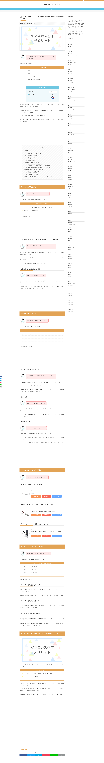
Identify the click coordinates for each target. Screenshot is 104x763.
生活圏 (70, 233)
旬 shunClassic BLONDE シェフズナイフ (36, 164)
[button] (23, 755)
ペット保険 (71, 150)
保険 (70, 175)
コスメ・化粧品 (72, 89)
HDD (70, 42)
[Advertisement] (42, 133)
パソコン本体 (71, 136)
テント (70, 125)
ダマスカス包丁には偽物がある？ (34, 174)
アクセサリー (71, 53)
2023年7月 (71, 295)
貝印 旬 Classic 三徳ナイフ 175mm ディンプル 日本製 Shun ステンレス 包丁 (46, 531)
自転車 (70, 254)
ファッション (71, 139)
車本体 (70, 272)
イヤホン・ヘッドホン (73, 55)
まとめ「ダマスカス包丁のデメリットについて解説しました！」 (40, 176)
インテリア (71, 57)
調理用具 (70, 258)
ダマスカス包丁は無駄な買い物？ (34, 171)
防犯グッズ (71, 274)
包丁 (25, 20)
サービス (70, 91)
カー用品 (70, 71)
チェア (70, 116)
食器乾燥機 (71, 285)
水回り (70, 220)
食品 (70, 281)
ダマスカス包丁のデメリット (32, 150)
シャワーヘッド (72, 100)
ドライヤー (71, 127)
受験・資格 (71, 186)
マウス (70, 157)
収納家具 (70, 184)
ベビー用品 (71, 152)
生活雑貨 (70, 238)
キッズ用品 (71, 78)
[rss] (83, 0)
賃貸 (70, 265)
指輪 (70, 202)
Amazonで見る (36, 496)
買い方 (70, 263)
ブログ (70, 143)
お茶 (70, 64)
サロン (70, 96)
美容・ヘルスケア (72, 247)
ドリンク (70, 130)
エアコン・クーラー (72, 62)
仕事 (70, 170)
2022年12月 (71, 309)
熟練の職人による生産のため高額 (34, 153)
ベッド (70, 148)
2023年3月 (71, 302)
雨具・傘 (70, 276)
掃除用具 (70, 206)
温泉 (70, 227)
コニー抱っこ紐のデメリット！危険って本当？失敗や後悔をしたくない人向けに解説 (75, 31)
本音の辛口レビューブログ (52, 4)
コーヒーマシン (72, 87)
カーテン (70, 69)
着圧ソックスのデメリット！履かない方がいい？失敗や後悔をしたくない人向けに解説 (76, 24)
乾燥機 (70, 168)
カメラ (70, 73)
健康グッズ (71, 177)
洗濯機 (70, 222)
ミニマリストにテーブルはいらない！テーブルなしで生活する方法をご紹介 (76, 21)
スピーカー (71, 105)
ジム (70, 98)
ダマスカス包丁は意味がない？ (34, 172)
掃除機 (70, 204)
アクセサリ (71, 51)
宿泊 (70, 193)
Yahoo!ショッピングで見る (57, 496)
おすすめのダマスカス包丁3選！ (33, 162)
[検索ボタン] (56, 9)
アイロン (70, 44)
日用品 (70, 211)
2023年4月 (71, 300)
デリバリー (71, 121)
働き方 (70, 179)
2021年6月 (71, 311)
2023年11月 (71, 293)
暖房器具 (70, 213)
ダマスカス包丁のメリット (32, 155)
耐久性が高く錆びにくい (33, 160)
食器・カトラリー (72, 283)
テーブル (70, 118)
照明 (70, 231)
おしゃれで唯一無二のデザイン (34, 157)
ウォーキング (71, 60)
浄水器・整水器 (72, 224)
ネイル (70, 132)
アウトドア (71, 46)
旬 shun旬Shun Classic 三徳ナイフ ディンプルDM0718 (39, 167)
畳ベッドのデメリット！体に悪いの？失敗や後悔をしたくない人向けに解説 (76, 27)
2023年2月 (71, 304)
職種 (70, 249)
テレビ (70, 123)
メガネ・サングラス (72, 161)
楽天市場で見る (46, 496)
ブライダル (71, 141)
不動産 (70, 166)
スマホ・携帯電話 (72, 112)
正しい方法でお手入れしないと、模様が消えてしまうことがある (40, 151)
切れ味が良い (30, 158)
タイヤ (70, 114)
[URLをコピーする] (61, 755)
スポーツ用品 (71, 109)
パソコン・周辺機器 (72, 134)
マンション (71, 159)
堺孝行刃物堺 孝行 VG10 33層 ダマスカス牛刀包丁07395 (39, 165)
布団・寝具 (71, 195)
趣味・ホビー (71, 267)
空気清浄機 (71, 242)
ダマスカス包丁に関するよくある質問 (34, 169)
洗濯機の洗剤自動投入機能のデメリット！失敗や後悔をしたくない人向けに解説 (76, 34)
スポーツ (70, 107)
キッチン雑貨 (71, 82)
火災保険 (70, 229)
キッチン (22, 20)
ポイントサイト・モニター (73, 154)
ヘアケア (70, 145)
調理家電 (70, 256)
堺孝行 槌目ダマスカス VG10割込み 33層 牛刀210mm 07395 (43, 511)
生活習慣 (70, 236)
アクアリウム (71, 48)
